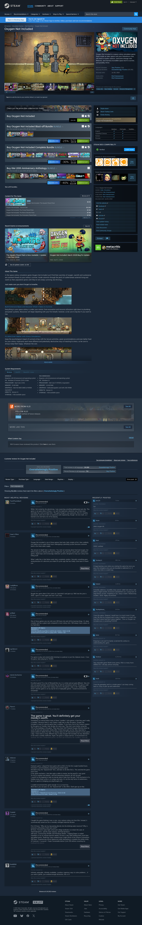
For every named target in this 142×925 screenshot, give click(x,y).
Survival (116, 89)
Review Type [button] (10, 479)
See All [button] (85, 217)
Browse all (86, 196)
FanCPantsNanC (15, 501)
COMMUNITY (40, 6)
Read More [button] (85, 568)
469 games (13, 587)
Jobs (85, 908)
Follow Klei (22, 411)
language (132, 2)
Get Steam (121, 905)
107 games (13, 814)
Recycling (87, 916)
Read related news (102, 224)
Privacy (101, 905)
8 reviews (12, 503)
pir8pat (12, 613)
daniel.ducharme (16, 675)
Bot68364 (13, 864)
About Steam (69, 905)
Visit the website (101, 203)
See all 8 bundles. (11, 187)
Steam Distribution (71, 916)
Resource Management (126, 89)
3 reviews (12, 536)
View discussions (101, 227)
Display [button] (70, 479)
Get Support (122, 912)
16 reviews (13, 589)
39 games (13, 760)
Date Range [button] (49, 479)
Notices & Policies (105, 912)
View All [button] (87, 226)
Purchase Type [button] (24, 479)
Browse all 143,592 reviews (47, 891)
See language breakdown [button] (104, 460)
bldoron (13, 758)
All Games (7, 26)
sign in (125, 2)
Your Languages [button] (16, 486)
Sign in (8, 97)
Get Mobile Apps (123, 908)
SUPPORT (59, 6)
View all (131, 437)
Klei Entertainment (117, 76)
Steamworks (69, 912)
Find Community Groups (103, 230)
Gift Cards (68, 919)
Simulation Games (18, 26)
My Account (121, 916)
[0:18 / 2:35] (49, 57)
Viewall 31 (132, 177)
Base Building (108, 89)
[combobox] (109, 14)
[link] (69, 141)
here (45, 444)
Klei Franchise (29, 26)
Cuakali (12, 812)
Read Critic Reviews (112, 249)
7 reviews (12, 709)
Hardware (87, 912)
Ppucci (12, 706)
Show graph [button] (130, 479)
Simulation (107, 190)
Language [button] (36, 479)
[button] (8, 14)
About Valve (88, 905)
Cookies (101, 916)
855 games (13, 615)
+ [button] (134, 89)
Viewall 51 (132, 162)
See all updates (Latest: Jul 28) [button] (19, 265)
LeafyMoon (14, 585)
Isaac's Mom (14, 534)
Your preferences (132, 460)
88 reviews (13, 617)
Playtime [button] (60, 479)
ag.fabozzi (13, 649)
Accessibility (103, 908)
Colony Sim (100, 89)
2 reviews (12, 762)
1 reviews (12, 651)
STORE (30, 6)
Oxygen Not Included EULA (104, 121)
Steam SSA (69, 908)
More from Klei (23, 406)
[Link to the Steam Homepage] (12, 8)
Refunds (101, 919)
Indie (101, 190)
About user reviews (119, 460)
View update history (102, 221)
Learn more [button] (129, 149)
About (50, 6)
